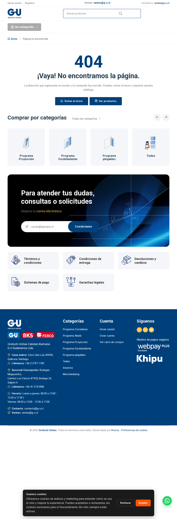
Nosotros (121, 27)
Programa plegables (109, 157)
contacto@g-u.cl (33, 408)
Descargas (105, 27)
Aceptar (143, 502)
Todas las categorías (85, 118)
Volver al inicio (73, 101)
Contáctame (83, 226)
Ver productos (107, 101)
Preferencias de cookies (134, 430)
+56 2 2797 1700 (34, 363)
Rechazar (125, 502)
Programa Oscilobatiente (67, 157)
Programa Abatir (72, 335)
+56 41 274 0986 (34, 386)
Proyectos (85, 27)
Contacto (137, 27)
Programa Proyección (26, 157)
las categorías (24, 27)
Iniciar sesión (14, 3)
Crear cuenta (107, 335)
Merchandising (71, 374)
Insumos (68, 367)
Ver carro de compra (111, 342)
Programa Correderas (75, 329)
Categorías (64, 27)
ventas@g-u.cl (102, 2)
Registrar (29, 3)
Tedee (151, 155)
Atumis (115, 430)
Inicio (49, 27)
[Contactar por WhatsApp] (167, 500)
